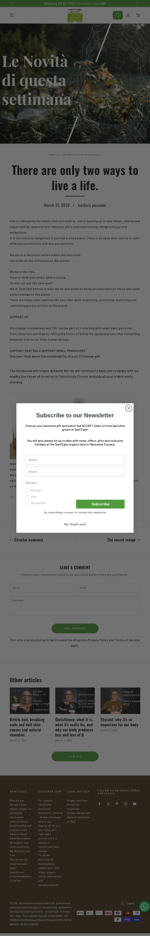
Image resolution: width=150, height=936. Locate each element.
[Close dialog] (128, 408)
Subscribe (100, 504)
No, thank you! (75, 524)
